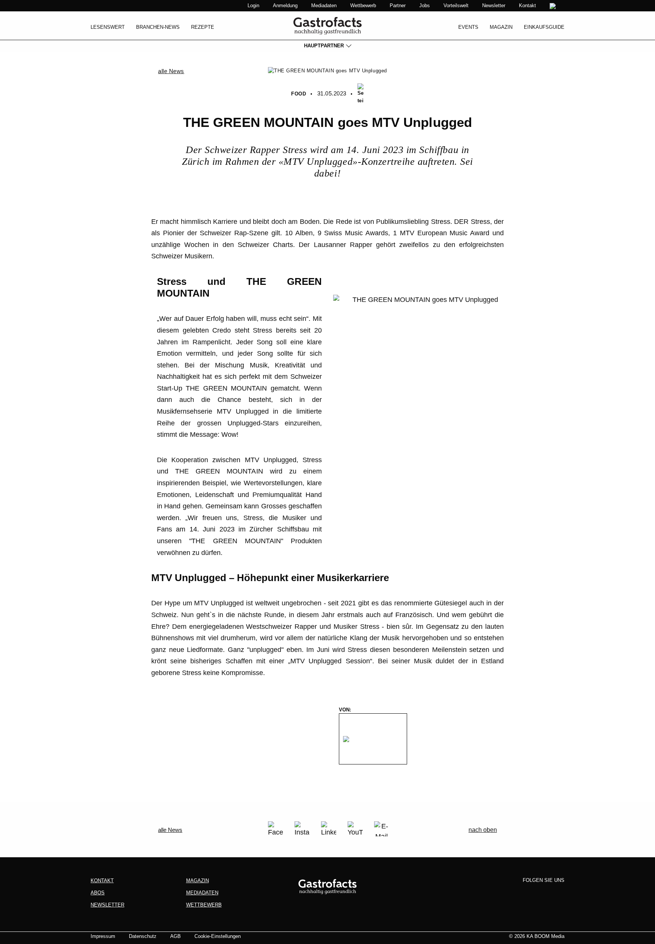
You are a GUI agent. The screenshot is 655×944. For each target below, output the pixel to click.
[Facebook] (275, 828)
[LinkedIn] (328, 828)
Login (253, 5)
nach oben (483, 830)
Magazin (501, 27)
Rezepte (202, 27)
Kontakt (527, 5)
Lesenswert (108, 27)
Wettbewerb (363, 5)
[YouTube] (355, 828)
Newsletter (493, 5)
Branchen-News (158, 27)
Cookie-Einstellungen (217, 936)
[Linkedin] (543, 893)
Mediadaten (324, 5)
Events (468, 27)
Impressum (103, 936)
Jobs (424, 5)
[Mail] (381, 828)
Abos (98, 893)
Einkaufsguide (544, 27)
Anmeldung (285, 5)
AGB (175, 936)
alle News (171, 71)
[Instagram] (302, 828)
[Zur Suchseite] (553, 6)
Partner (398, 5)
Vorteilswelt (456, 5)
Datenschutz (143, 936)
